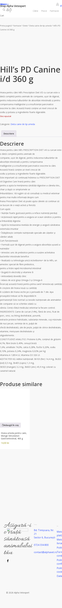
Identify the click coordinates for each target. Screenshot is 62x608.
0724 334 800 (41, 545)
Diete (25, 25)
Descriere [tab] (9, 133)
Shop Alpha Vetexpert (13, 6)
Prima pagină (6, 25)
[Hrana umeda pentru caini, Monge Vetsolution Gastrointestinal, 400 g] (15, 403)
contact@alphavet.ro (45, 552)
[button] (10, 425)
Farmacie (17, 25)
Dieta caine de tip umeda (40, 25)
